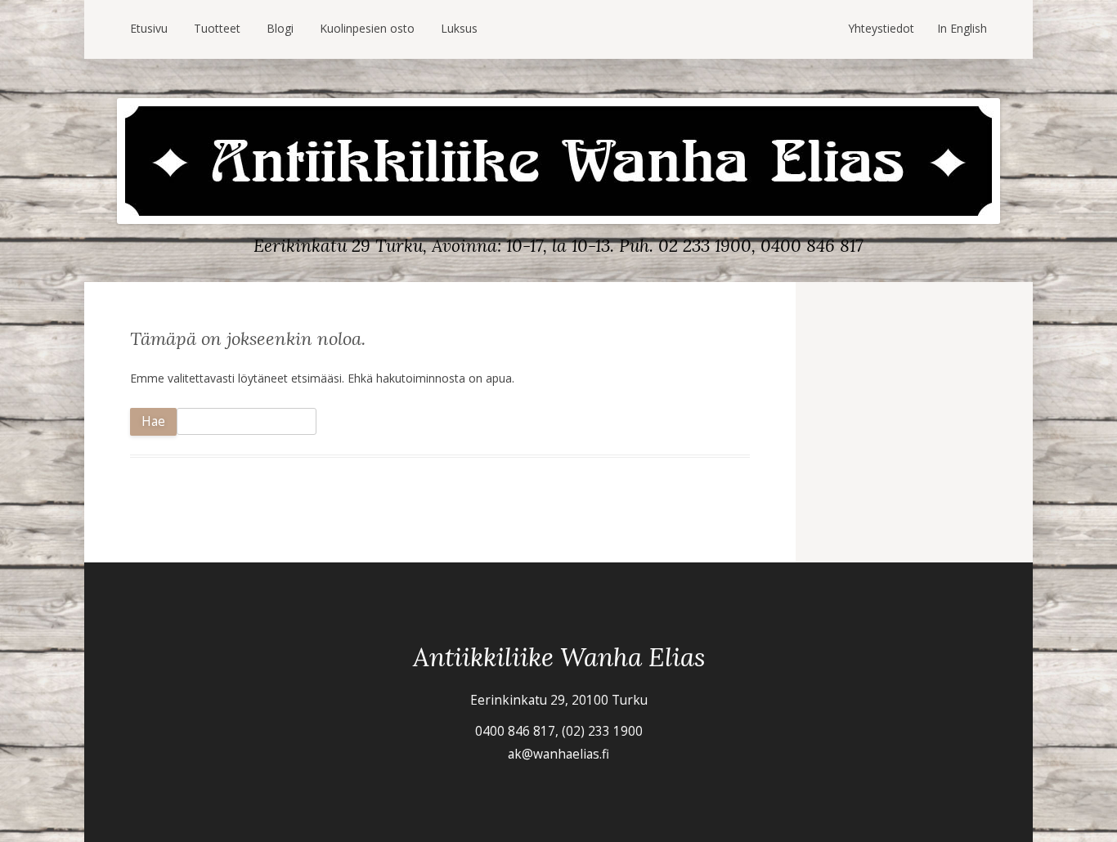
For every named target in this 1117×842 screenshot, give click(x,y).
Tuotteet (217, 28)
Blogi (280, 28)
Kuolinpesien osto (367, 28)
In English (962, 28)
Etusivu (149, 28)
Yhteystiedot (881, 28)
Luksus (459, 28)
